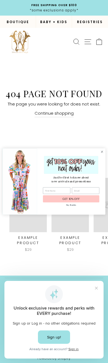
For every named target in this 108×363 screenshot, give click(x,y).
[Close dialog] (102, 151)
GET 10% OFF (71, 198)
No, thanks (71, 205)
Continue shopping (54, 113)
